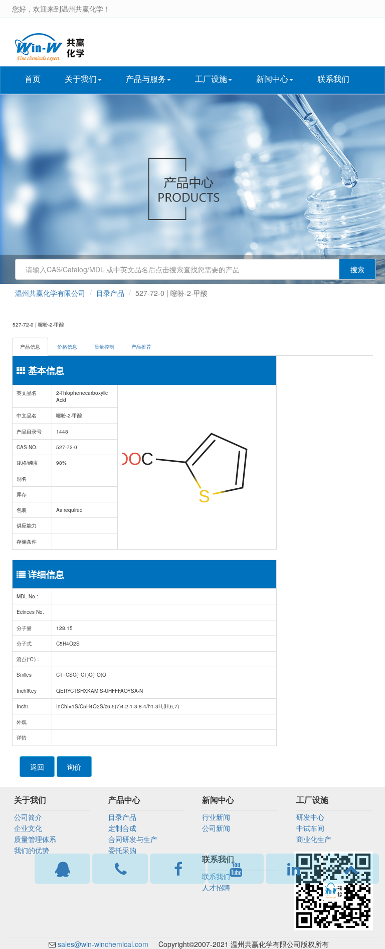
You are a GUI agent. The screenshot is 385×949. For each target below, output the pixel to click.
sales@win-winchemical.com (103, 944)
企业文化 (28, 828)
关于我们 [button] (81, 78)
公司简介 (28, 817)
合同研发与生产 (132, 839)
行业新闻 (216, 817)
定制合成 (122, 828)
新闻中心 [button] (272, 78)
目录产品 (110, 293)
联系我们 (333, 78)
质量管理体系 (35, 839)
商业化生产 (313, 839)
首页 (33, 78)
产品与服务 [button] (146, 78)
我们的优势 (31, 850)
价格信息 (67, 346)
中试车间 (310, 828)
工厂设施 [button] (211, 78)
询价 (74, 767)
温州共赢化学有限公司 (50, 293)
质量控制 (104, 346)
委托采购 (122, 850)
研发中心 (310, 817)
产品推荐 (141, 346)
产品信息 (30, 346)
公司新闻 (216, 828)
